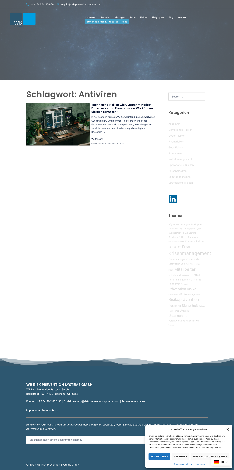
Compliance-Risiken (180, 129)
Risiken (143, 17)
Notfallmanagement (180, 159)
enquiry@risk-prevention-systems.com (81, 4)
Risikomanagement (190, 294)
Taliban (202, 306)
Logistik (185, 263)
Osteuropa (196, 280)
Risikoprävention (183, 299)
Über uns (104, 17)
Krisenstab (192, 259)
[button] (227, 429)
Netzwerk (186, 275)
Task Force (173, 311)
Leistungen (119, 17)
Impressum (200, 464)
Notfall (195, 275)
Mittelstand (174, 275)
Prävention (177, 289)
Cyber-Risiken (98, 144)
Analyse (185, 224)
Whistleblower (192, 321)
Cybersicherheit (176, 233)
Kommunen (175, 153)
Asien (182, 229)
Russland (174, 305)
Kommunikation (194, 241)
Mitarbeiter (185, 269)
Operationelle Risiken (181, 165)
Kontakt (182, 17)
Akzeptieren (159, 456)
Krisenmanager (176, 259)
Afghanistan (174, 224)
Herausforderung (189, 237)
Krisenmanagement (189, 253)
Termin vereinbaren (133, 401)
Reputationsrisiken (179, 176)
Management (195, 264)
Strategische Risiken (180, 182)
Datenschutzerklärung (184, 464)
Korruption (174, 246)
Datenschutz (50, 410)
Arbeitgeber (196, 224)
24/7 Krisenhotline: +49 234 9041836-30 (107, 22)
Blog (171, 17)
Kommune (180, 242)
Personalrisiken (115, 144)
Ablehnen (181, 456)
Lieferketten (174, 264)
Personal (184, 284)
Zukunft (171, 325)
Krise (186, 246)
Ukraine (185, 310)
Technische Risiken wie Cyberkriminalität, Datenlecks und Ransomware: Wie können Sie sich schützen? (122, 108)
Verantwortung (176, 320)
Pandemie (174, 283)
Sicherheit (190, 305)
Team (132, 17)
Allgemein (174, 123)
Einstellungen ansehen (210, 456)
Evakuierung (190, 233)
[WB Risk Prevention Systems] (23, 19)
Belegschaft (190, 229)
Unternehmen (178, 316)
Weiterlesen (97, 139)
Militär (171, 270)
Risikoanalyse (174, 294)
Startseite (90, 17)
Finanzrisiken (176, 141)
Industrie (172, 242)
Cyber (198, 229)
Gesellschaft (174, 237)
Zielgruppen (158, 17)
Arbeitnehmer (173, 229)
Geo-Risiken (175, 147)
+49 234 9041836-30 (42, 4)
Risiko (191, 289)
